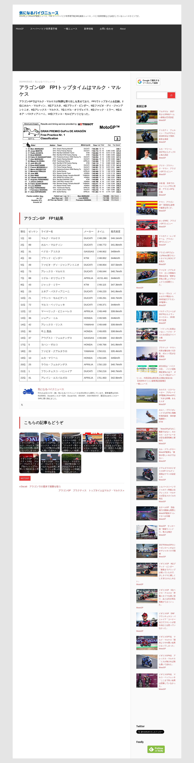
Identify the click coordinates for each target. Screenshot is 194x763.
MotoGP (19, 28)
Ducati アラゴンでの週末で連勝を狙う (41, 486)
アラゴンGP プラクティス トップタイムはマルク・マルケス (90, 490)
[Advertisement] (97, 52)
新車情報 (88, 28)
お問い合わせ (106, 28)
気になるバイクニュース (45, 82)
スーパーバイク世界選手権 (43, 28)
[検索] (171, 95)
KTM (161, 422)
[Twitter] (22, 405)
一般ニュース (70, 28)
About (123, 28)
